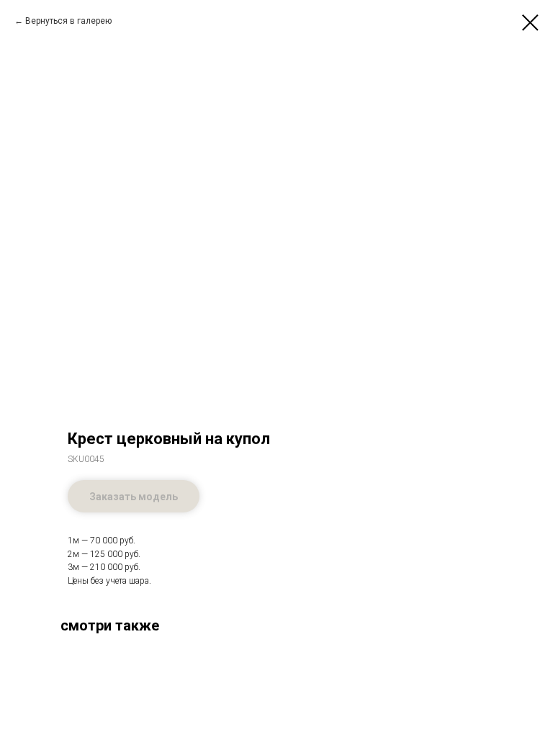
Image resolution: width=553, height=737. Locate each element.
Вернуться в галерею (68, 21)
